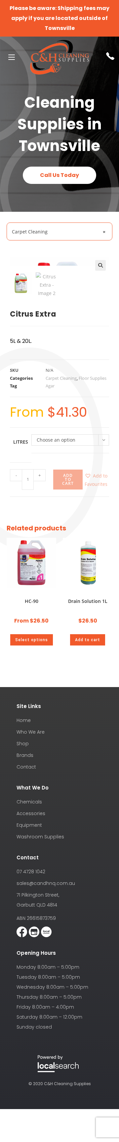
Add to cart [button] (87, 640)
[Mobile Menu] (9, 57)
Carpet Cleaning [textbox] (58, 231)
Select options (31, 640)
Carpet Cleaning (61, 378)
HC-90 (31, 601)
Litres (20, 442)
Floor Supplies (92, 378)
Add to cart (68, 479)
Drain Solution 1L (87, 601)
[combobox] (59, 231)
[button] (100, 265)
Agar (50, 386)
